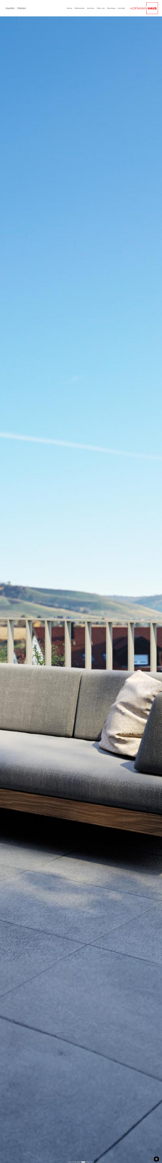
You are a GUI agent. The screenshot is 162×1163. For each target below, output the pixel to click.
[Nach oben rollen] (156, 1152)
